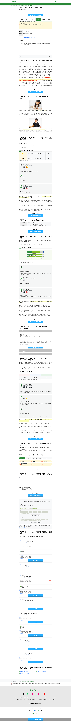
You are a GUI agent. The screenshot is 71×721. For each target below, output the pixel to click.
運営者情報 (54, 697)
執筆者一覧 (44, 697)
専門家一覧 (49, 697)
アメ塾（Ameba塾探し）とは (23, 697)
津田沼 (20, 617)
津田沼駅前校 (21, 544)
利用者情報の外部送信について (33, 699)
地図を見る (21, 547)
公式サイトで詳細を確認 (35, 15)
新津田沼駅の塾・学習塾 (41, 671)
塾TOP (11, 5)
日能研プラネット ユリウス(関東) (30, 37)
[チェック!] (50, 546)
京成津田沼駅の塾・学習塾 (24, 673)
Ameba (32, 710)
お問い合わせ (45, 699)
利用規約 (17, 699)
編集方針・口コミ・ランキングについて (35, 697)
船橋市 (16, 5)
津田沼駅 (19, 5)
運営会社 (40, 699)
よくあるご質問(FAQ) (51, 699)
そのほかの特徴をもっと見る (35, 515)
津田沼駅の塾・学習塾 (24, 671)
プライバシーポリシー (23, 699)
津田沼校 (20, 568)
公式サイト (35, 560)
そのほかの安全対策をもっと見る (35, 522)
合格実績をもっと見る (35, 469)
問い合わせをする (22, 527)
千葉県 (14, 5)
